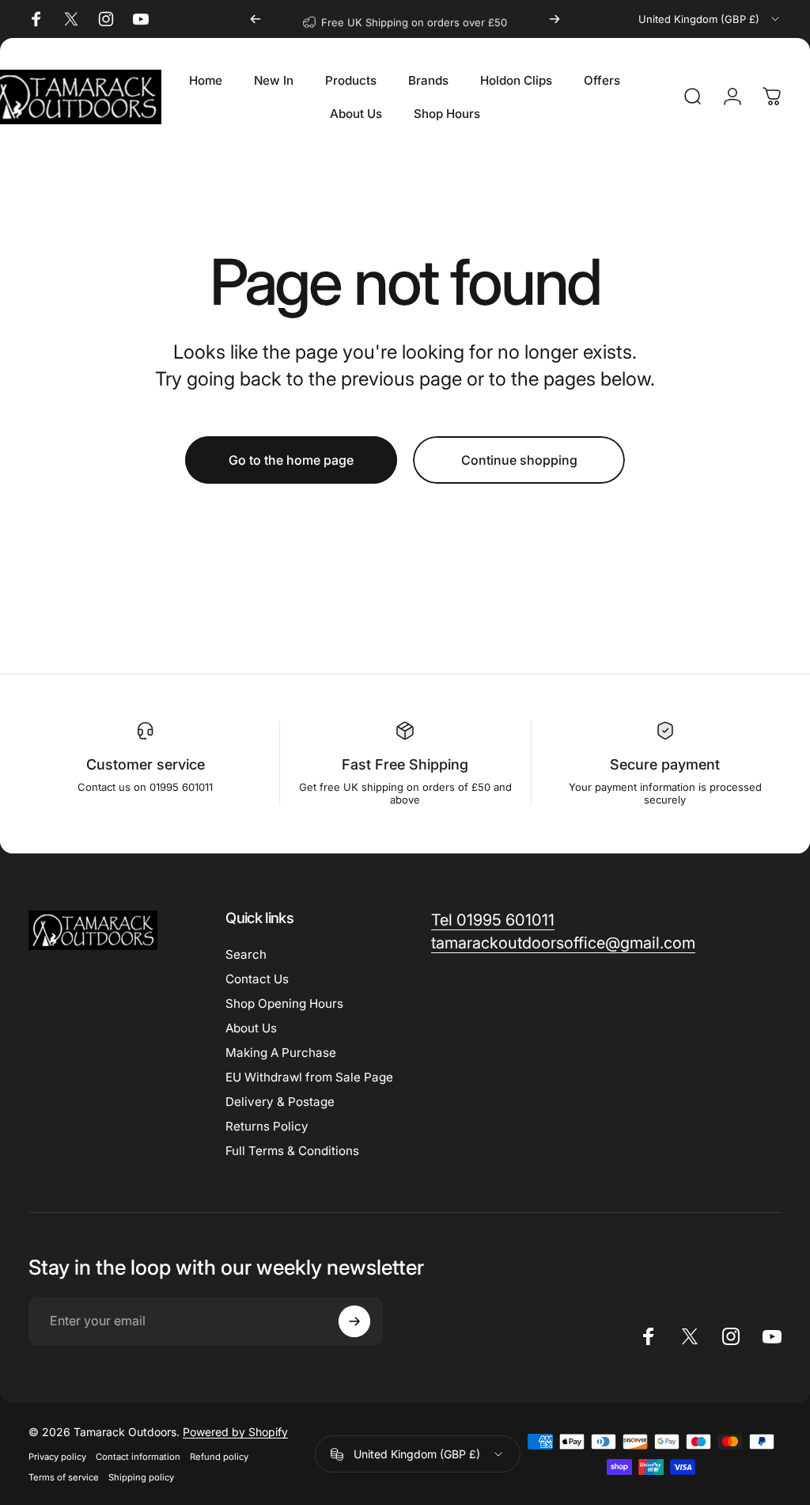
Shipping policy (141, 1477)
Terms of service (63, 1477)
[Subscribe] (354, 1321)
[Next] (554, 19)
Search (246, 954)
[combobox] (710, 19)
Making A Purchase (280, 1052)
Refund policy (219, 1456)
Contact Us (257, 978)
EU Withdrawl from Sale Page (309, 1077)
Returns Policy (266, 1126)
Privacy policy (57, 1456)
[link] (493, 920)
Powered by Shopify (235, 1431)
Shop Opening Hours (284, 1003)
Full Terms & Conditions (292, 1150)
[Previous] (255, 19)
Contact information (138, 1456)
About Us (251, 1028)
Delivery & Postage (280, 1101)
